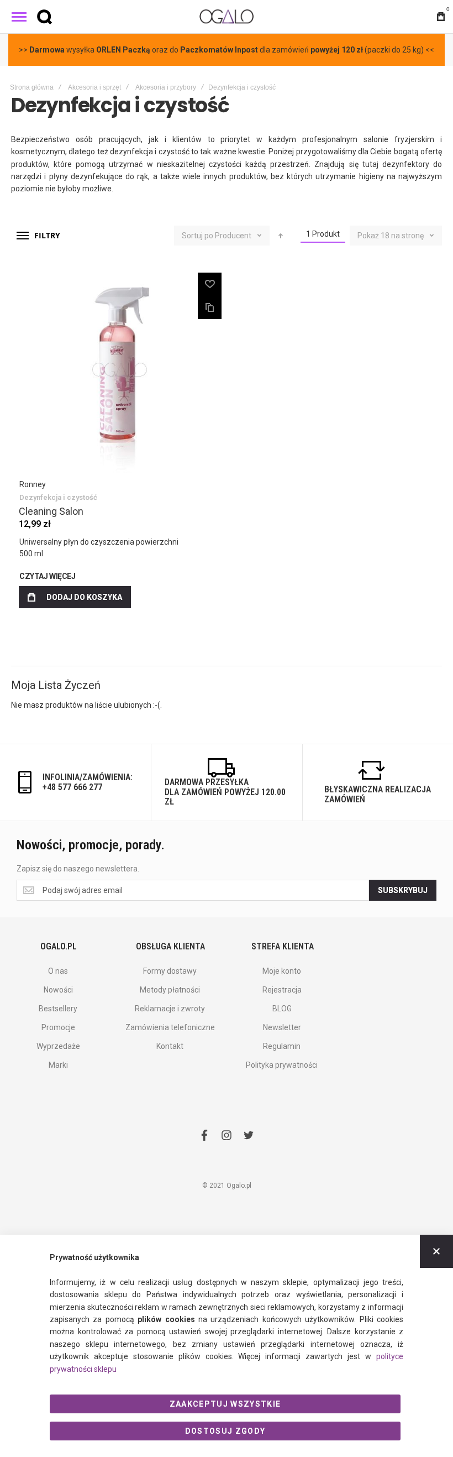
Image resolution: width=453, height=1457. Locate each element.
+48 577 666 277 (72, 787)
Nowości (58, 989)
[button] (210, 284)
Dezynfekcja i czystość (58, 497)
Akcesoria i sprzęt (94, 87)
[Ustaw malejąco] (281, 236)
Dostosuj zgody (225, 1431)
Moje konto (281, 971)
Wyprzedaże (58, 1046)
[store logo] (226, 16)
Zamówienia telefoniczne (170, 1027)
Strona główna (32, 87)
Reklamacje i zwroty (170, 1008)
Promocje (58, 1027)
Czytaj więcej (47, 576)
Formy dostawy (170, 971)
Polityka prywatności (282, 1065)
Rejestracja (282, 989)
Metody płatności (170, 989)
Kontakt (169, 1046)
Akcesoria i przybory (165, 87)
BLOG (282, 1008)
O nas (58, 971)
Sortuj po (197, 235)
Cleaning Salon (51, 511)
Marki (58, 1065)
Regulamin (282, 1046)
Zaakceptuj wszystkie (225, 1403)
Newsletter (282, 1027)
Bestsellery (58, 1008)
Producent (234, 235)
